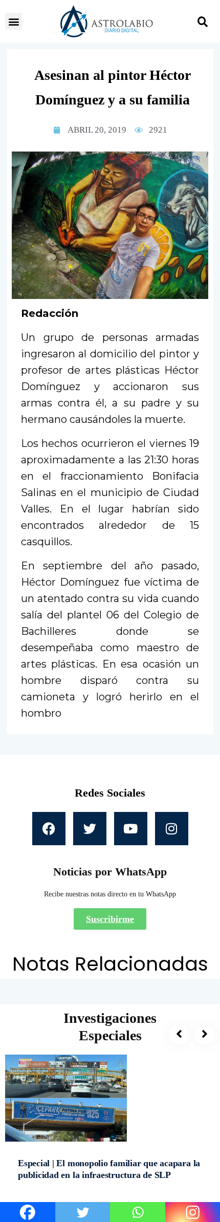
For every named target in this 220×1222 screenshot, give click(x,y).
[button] (13, 21)
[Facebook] (48, 828)
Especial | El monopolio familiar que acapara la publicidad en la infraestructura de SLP (109, 1169)
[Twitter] (89, 828)
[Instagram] (171, 828)
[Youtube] (130, 828)
